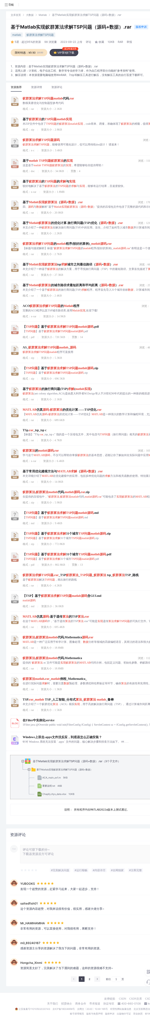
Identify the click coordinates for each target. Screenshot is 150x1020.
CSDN (122, 998)
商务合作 (80, 1003)
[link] (16, 14)
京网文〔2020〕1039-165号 (92, 1008)
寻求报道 (94, 1003)
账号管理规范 (77, 1013)
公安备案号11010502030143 (34, 1008)
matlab (16, 34)
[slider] (29, 870)
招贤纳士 (66, 1003)
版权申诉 (141, 26)
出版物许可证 (124, 1013)
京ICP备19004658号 (64, 1008)
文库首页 (16, 14)
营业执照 (138, 1013)
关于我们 (52, 1003)
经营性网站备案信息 (120, 1008)
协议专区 (108, 1003)
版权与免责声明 (94, 1013)
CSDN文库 (135, 998)
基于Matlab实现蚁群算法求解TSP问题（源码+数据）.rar (72, 27)
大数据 (30, 14)
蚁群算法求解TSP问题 (40, 34)
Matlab (43, 14)
